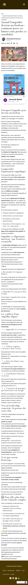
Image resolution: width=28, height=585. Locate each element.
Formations (11, 570)
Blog (2, 13)
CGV (23, 570)
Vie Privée (6, 574)
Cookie (12, 574)
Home (4, 570)
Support (18, 570)
